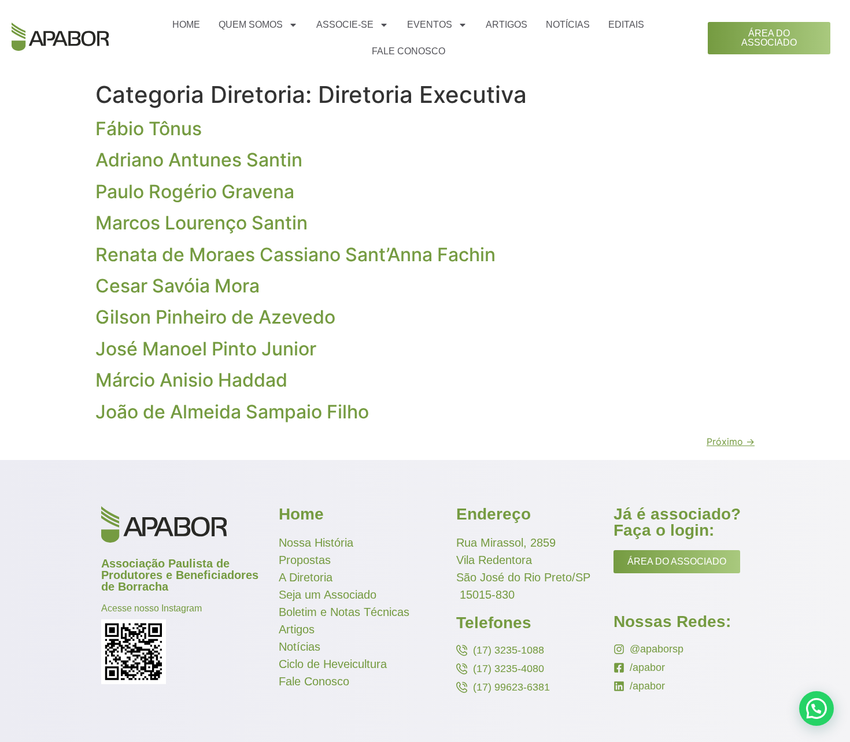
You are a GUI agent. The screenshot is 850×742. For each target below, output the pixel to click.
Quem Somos (251, 24)
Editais (626, 24)
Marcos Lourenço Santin (201, 223)
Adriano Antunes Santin (198, 160)
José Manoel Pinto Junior (205, 348)
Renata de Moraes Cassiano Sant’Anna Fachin (295, 254)
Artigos (506, 24)
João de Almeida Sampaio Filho (232, 411)
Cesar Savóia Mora (177, 285)
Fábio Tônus (148, 128)
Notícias (568, 24)
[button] (816, 708)
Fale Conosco (408, 51)
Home (186, 24)
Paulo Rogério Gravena (194, 191)
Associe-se (345, 24)
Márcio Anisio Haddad (191, 380)
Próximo (731, 441)
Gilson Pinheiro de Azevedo (215, 317)
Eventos (429, 24)
